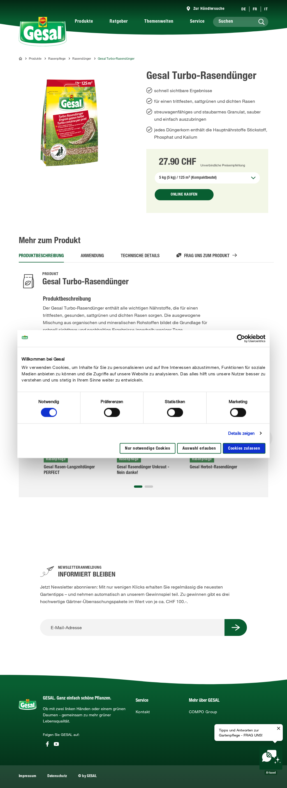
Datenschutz (57, 776)
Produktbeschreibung (41, 256)
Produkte (84, 22)
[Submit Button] (235, 627)
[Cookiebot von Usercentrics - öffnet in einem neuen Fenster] (240, 338)
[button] (138, 486)
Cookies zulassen (244, 449)
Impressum (27, 776)
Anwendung (92, 256)
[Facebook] (47, 744)
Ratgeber (119, 22)
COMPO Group (203, 711)
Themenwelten (158, 22)
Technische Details (140, 256)
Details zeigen (241, 433)
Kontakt (143, 711)
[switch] (112, 412)
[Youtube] (56, 744)
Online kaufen (184, 195)
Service (197, 22)
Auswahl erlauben (199, 449)
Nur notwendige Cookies (147, 449)
